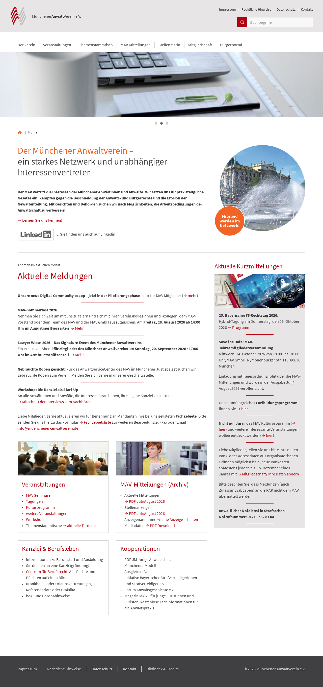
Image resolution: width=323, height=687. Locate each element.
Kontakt (307, 9)
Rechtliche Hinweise (256, 9)
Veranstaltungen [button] (57, 44)
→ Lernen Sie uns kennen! (40, 220)
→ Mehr (77, 328)
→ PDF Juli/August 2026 (144, 501)
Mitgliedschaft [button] (200, 44)
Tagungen (34, 501)
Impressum (227, 9)
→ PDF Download (160, 525)
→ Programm (239, 327)
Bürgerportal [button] (231, 44)
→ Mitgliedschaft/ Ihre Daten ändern (268, 473)
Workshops (35, 519)
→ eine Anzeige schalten (177, 519)
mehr (192, 295)
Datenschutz (286, 9)
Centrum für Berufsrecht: (47, 571)
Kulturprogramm (40, 507)
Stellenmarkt (169, 44)
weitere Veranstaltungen (46, 513)
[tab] (156, 123)
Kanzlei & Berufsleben (50, 548)
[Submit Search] (242, 22)
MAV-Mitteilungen (136, 44)
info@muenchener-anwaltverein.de (48, 428)
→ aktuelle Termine (79, 525)
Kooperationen (140, 548)
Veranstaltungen (43, 484)
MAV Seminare (38, 495)
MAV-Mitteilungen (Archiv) (154, 484)
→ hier (242, 408)
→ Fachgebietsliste (95, 422)
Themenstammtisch (96, 44)
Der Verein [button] (26, 44)
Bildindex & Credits (163, 668)
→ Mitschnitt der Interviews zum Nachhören (55, 401)
